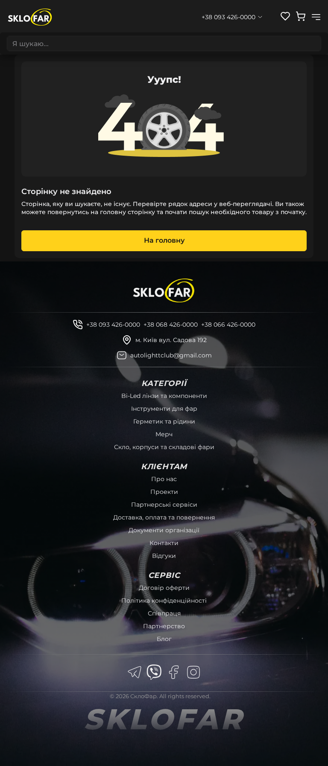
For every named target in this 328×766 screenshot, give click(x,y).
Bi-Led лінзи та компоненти (164, 396)
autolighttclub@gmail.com (171, 355)
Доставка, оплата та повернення (164, 517)
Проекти (164, 492)
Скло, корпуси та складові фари (164, 447)
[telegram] (134, 672)
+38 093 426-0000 (113, 324)
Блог (164, 639)
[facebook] (174, 672)
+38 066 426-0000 (228, 324)
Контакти (164, 543)
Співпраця (164, 613)
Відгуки (164, 556)
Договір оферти (164, 588)
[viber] (154, 672)
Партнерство (164, 626)
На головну (164, 240)
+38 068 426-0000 (171, 324)
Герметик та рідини (164, 421)
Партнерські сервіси (164, 504)
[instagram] (193, 672)
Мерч (164, 434)
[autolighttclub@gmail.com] (122, 355)
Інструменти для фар (164, 408)
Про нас (164, 479)
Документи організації (164, 530)
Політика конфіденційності (164, 600)
